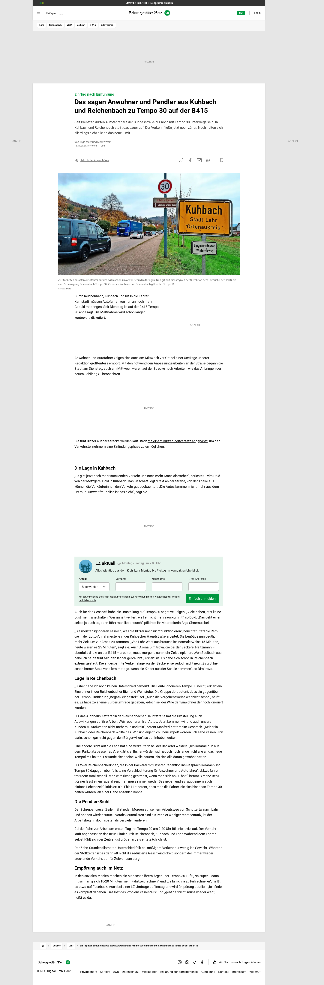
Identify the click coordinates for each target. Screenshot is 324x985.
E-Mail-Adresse (197, 578)
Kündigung (208, 972)
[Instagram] (180, 962)
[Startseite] (43, 946)
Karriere (105, 972)
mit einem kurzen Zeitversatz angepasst (178, 441)
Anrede (83, 578)
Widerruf (255, 972)
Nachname (158, 578)
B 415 (93, 25)
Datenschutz (130, 972)
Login (257, 12)
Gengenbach (55, 25)
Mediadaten (149, 972)
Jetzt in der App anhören (94, 160)
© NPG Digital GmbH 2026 (54, 971)
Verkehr (81, 25)
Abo (241, 13)
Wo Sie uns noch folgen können (240, 962)
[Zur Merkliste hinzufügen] (220, 160)
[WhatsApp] (187, 962)
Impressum (239, 972)
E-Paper (51, 13)
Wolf (69, 25)
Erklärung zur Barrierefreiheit (179, 972)
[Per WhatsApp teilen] (208, 160)
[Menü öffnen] (38, 13)
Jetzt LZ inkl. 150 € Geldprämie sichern (149, 2)
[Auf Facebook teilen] (190, 160)
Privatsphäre (88, 972)
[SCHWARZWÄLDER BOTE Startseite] (149, 13)
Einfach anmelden (202, 599)
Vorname (121, 578)
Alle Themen (107, 25)
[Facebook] (202, 962)
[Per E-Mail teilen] (199, 160)
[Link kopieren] (181, 160)
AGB (116, 972)
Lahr (41, 25)
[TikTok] (195, 962)
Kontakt (223, 972)
